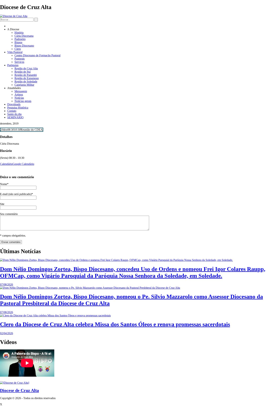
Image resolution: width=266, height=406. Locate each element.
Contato (11, 110)
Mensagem (20, 91)
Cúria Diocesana (23, 35)
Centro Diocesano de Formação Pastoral (37, 55)
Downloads (13, 104)
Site (2, 204)
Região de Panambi (25, 74)
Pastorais (19, 58)
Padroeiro (20, 39)
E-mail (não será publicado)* (16, 194)
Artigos (18, 94)
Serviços (19, 61)
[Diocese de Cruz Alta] (13, 16)
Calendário (6, 163)
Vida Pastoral (14, 52)
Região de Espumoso (26, 78)
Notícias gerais (22, 101)
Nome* (4, 184)
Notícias (19, 97)
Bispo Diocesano (24, 45)
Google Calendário (23, 163)
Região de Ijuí (22, 71)
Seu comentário (9, 214)
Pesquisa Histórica (17, 107)
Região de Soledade (25, 81)
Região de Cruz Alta (26, 68)
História (19, 32)
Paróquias (12, 65)
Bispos (18, 42)
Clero (17, 48)
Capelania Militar (24, 84)
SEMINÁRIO (15, 117)
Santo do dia (14, 114)
